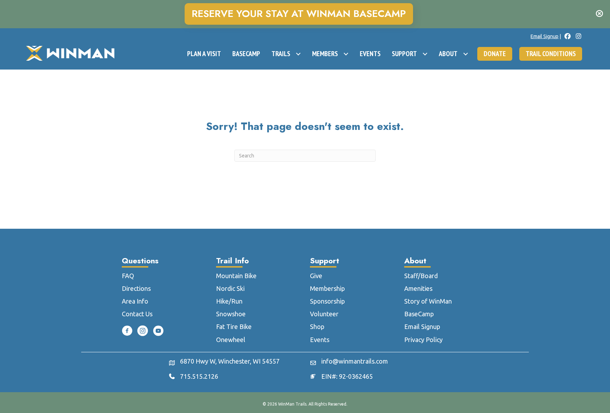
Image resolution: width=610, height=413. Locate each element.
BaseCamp (419, 313)
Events (319, 339)
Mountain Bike (236, 275)
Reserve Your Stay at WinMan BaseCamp (299, 14)
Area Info (135, 301)
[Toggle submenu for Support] (425, 54)
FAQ (128, 275)
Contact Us (137, 313)
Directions (136, 288)
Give (316, 275)
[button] (600, 14)
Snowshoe (231, 313)
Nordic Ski (230, 288)
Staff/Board (421, 275)
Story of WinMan (428, 301)
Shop (317, 326)
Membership (327, 288)
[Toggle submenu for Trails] (298, 54)
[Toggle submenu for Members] (346, 54)
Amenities (418, 288)
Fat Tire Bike (234, 326)
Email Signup (544, 36)
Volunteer (324, 313)
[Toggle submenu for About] (465, 54)
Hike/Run (229, 301)
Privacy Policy (423, 339)
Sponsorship (327, 301)
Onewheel (230, 339)
